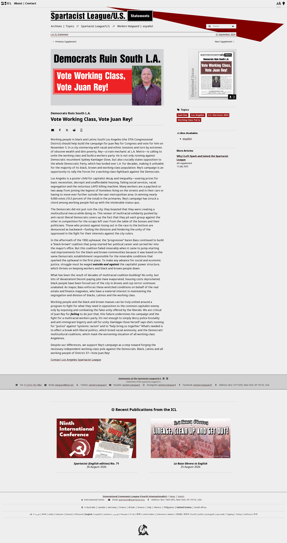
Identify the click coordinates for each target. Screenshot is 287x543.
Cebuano (59, 514)
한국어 (186, 514)
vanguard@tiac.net (64, 384)
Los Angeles (197, 114)
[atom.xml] (163, 378)
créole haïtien (148, 514)
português (210, 514)
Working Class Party (189, 119)
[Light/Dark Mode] (284, 4)
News (172, 496)
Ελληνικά (79, 514)
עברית (132, 514)
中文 (256, 514)
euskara (107, 514)
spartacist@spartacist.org (132, 499)
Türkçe (239, 514)
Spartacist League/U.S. (95, 26)
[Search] (233, 26)
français (124, 514)
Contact (30, 3)
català (50, 514)
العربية (37, 514)
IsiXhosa (248, 514)
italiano (171, 514)
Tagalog (230, 514)
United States (184, 507)
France (122, 507)
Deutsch (69, 514)
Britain (131, 507)
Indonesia (161, 514)
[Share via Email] (52, 130)
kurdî (193, 514)
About (18, 3)
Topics (70, 26)
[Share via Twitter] (67, 130)
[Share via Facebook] (60, 130)
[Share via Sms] (81, 130)
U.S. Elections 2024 (218, 114)
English (88, 514)
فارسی (116, 514)
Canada (101, 507)
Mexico (157, 507)
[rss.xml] (167, 378)
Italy (149, 507)
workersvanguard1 (202, 384)
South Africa (200, 507)
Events (181, 496)
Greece (141, 507)
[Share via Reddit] (74, 130)
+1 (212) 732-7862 (33, 384)
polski (200, 514)
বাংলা (44, 514)
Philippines (169, 507)
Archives (56, 26)
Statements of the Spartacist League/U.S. (139, 378)
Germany (112, 507)
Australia (90, 507)
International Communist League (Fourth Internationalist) (135, 496)
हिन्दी (138, 514)
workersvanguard (97, 384)
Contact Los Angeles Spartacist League (76, 359)
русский (220, 514)
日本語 (179, 514)
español (148, 26)
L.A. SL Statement (59, 34)
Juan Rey (182, 114)
